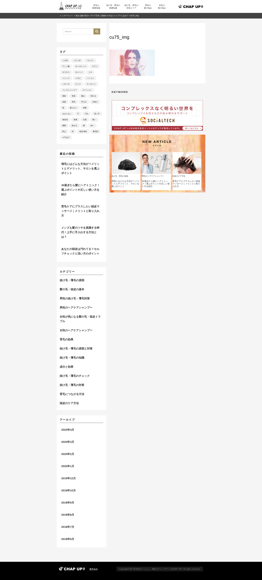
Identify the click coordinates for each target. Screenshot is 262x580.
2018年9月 (67, 502)
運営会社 (93, 569)
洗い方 (97, 114)
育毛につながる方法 (72, 394)
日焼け (95, 102)
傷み (83, 96)
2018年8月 (67, 514)
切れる (93, 96)
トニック (66, 78)
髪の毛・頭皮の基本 (72, 289)
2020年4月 (67, 429)
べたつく (90, 60)
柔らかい (73, 108)
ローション (87, 90)
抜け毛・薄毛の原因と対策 (76, 348)
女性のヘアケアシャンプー (76, 330)
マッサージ (91, 84)
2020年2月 (67, 454)
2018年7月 (67, 526)
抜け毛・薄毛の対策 (72, 384)
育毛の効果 (66, 339)
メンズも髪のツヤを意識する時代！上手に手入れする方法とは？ (80, 232)
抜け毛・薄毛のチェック (75, 375)
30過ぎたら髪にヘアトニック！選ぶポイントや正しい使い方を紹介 (156, 183)
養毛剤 (95, 131)
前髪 (64, 102)
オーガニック (80, 66)
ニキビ (78, 78)
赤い (92, 125)
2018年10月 (68, 490)
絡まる (74, 125)
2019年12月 (68, 478)
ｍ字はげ (66, 137)
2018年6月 (67, 539)
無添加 (65, 120)
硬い (94, 120)
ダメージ (79, 72)
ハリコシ (90, 78)
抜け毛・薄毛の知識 (72, 357)
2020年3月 (67, 441)
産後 (75, 120)
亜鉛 (64, 96)
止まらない (66, 114)
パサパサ (66, 84)
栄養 (85, 108)
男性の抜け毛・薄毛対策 (75, 298)
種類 (64, 125)
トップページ (65, 16)
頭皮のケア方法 (69, 403)
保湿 (73, 96)
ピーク (78, 84)
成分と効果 (66, 366)
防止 (64, 131)
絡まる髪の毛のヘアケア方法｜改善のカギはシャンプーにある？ (102, 16)
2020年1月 (67, 466)
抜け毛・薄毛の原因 (72, 280)
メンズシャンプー (69, 90)
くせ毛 (65, 60)
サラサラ (66, 72)
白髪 (85, 120)
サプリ (94, 66)
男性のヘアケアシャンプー (76, 307)
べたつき (77, 60)
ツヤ (90, 72)
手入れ (84, 102)
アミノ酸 (66, 66)
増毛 (73, 102)
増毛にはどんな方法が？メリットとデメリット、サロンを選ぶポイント (125, 183)
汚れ (86, 114)
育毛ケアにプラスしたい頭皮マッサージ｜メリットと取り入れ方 (186, 183)
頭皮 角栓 (83, 131)
